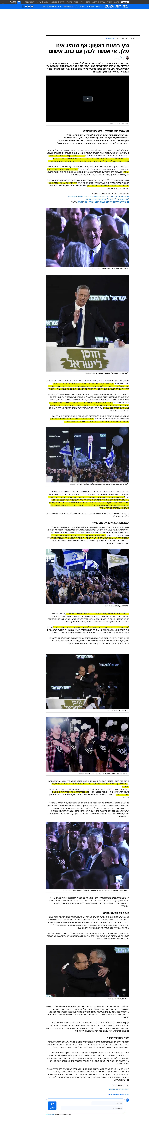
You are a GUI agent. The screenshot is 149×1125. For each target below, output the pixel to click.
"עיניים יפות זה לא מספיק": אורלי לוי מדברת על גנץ (107, 199)
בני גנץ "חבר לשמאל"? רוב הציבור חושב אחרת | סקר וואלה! (103, 202)
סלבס (88, 2)
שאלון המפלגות (79, 6)
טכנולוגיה (54, 2)
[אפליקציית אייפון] (29, 6)
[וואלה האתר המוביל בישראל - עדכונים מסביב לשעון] (125, 2)
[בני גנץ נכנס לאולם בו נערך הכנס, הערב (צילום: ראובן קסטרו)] (87, 239)
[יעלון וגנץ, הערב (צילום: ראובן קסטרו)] (87, 683)
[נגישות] (3, 2)
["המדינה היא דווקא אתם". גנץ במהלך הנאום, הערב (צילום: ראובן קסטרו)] (87, 325)
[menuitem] (115, 2)
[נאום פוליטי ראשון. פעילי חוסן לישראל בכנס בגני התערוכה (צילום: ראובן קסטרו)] (87, 746)
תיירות (62, 2)
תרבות (94, 2)
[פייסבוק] (23, 6)
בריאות (69, 2)
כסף (81, 2)
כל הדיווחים (98, 6)
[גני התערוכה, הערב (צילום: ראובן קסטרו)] (87, 578)
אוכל (76, 2)
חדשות (116, 2)
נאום (110, 1089)
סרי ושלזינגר (90, 6)
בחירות (102, 2)
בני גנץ (118, 1089)
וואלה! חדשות (46, 6)
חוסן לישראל (125, 1089)
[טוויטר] (26, 6)
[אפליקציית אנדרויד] (32, 6)
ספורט (109, 2)
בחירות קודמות (57, 6)
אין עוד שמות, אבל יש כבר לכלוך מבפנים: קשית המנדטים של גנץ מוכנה (98, 197)
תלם (114, 1089)
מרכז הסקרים (68, 6)
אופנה (46, 2)
